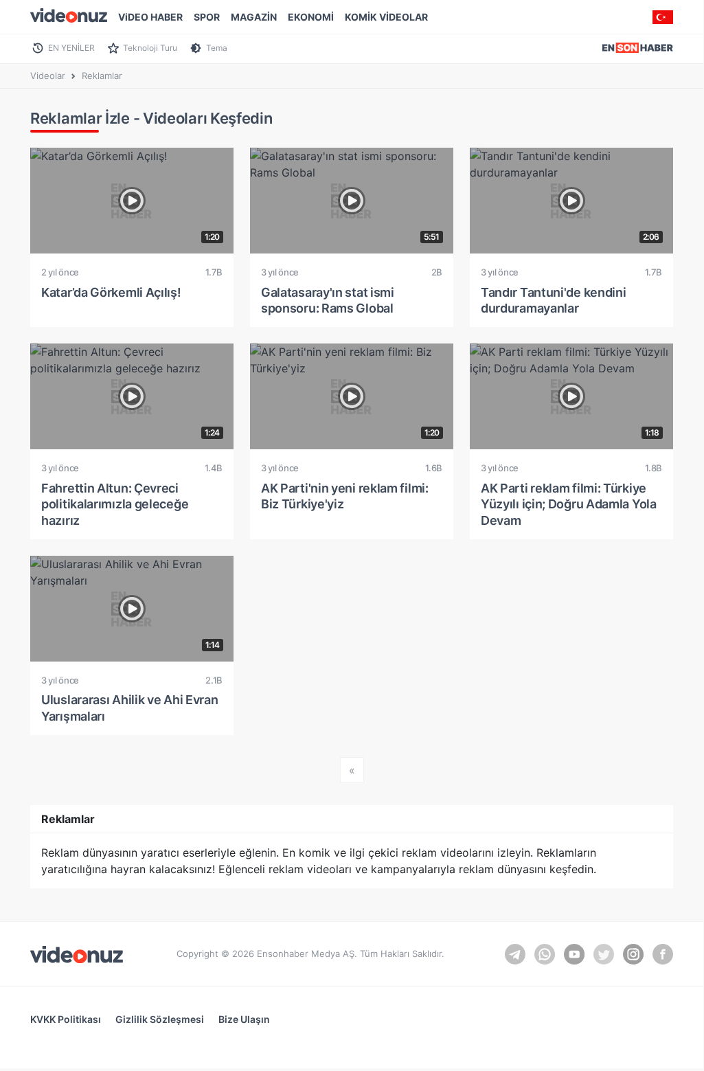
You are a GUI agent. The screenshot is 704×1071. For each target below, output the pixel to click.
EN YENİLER (71, 48)
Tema (216, 48)
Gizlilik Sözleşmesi (159, 1019)
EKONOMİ (311, 17)
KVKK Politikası (65, 1019)
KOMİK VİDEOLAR (386, 17)
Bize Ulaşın (244, 1019)
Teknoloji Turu (150, 48)
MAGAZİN (254, 17)
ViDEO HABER (150, 17)
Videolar (47, 75)
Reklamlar (102, 75)
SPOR (207, 17)
